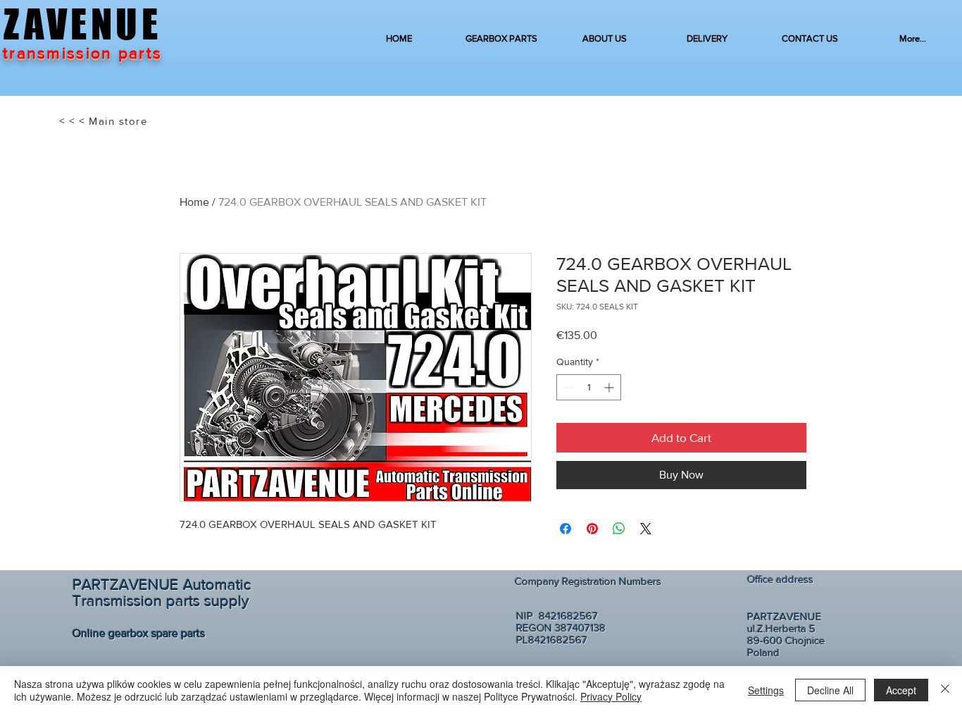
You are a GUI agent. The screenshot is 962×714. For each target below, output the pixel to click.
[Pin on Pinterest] (592, 528)
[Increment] (610, 387)
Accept (901, 690)
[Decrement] (567, 387)
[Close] (945, 690)
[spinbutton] (588, 387)
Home (194, 202)
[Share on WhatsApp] (619, 528)
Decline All (830, 690)
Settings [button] (766, 690)
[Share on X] (645, 528)
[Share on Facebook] (565, 528)
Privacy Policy (611, 696)
